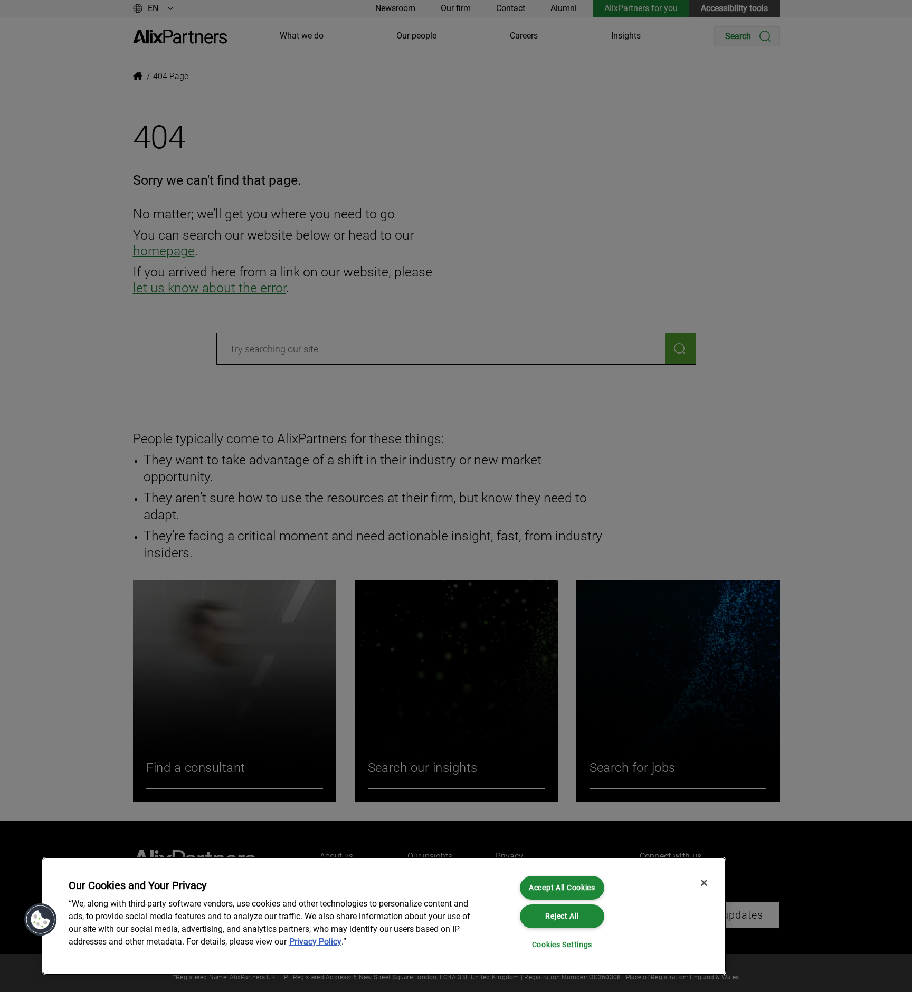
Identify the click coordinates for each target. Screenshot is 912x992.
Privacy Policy (315, 942)
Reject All (561, 916)
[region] (384, 916)
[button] (41, 920)
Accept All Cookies (562, 887)
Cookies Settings (562, 944)
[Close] (704, 882)
